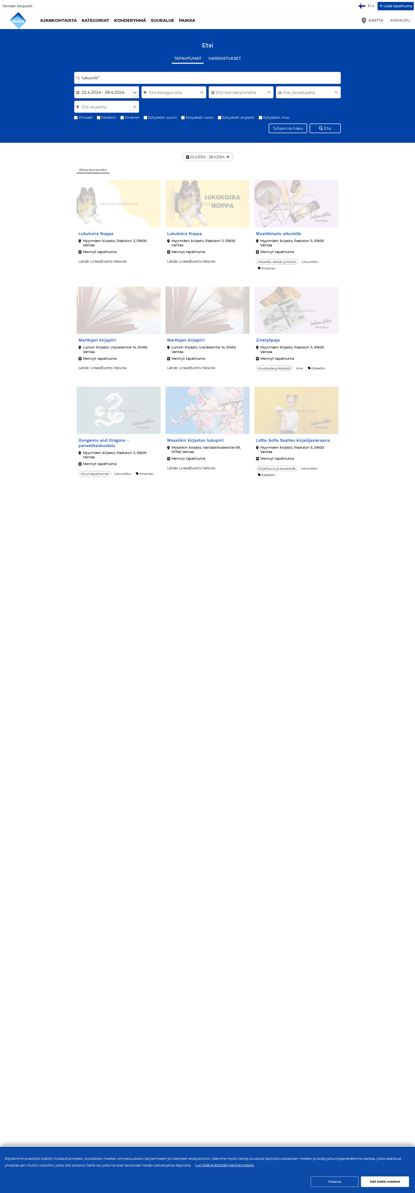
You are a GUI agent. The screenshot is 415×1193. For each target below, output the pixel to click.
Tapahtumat (187, 58)
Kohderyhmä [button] (130, 20)
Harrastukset (224, 58)
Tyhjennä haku (288, 128)
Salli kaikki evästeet (385, 1181)
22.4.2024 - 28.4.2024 (207, 157)
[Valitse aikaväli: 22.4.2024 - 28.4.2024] (135, 92)
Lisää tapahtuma (398, 6)
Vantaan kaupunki (17, 6)
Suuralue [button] (162, 20)
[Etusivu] (18, 20)
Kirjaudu (400, 20)
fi (370, 4)
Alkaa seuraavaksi (93, 170)
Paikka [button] (187, 20)
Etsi (327, 128)
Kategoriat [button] (95, 20)
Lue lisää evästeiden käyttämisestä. (224, 1165)
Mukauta (334, 1181)
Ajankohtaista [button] (58, 20)
